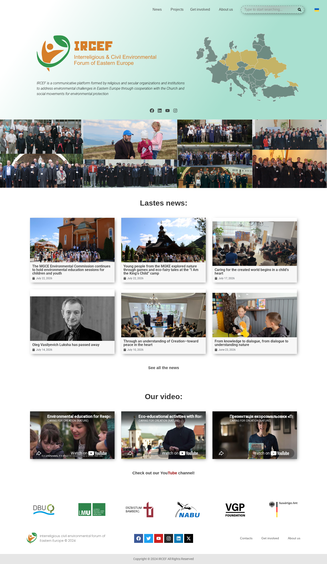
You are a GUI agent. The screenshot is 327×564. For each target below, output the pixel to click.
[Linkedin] (159, 110)
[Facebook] (152, 110)
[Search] (300, 9)
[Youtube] (167, 110)
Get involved (200, 9)
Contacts (246, 538)
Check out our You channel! (163, 473)
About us (226, 9)
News (157, 9)
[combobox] (269, 9)
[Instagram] (175, 110)
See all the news (163, 368)
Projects (177, 9)
